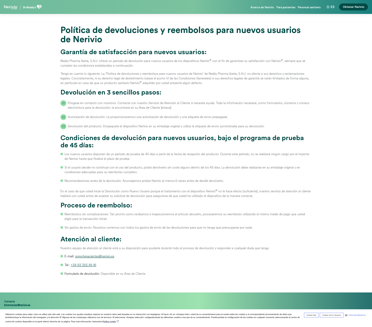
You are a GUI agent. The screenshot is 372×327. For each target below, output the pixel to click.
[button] (355, 315)
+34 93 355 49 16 (83, 265)
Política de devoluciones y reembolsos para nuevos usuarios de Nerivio (180, 35)
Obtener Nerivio (353, 7)
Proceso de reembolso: (96, 205)
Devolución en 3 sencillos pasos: (110, 92)
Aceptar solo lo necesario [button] (331, 315)
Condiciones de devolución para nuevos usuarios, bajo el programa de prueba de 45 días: (182, 142)
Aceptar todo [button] (311, 315)
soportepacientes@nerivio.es (94, 256)
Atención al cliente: (90, 239)
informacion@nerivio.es (17, 305)
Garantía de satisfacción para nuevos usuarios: (133, 52)
